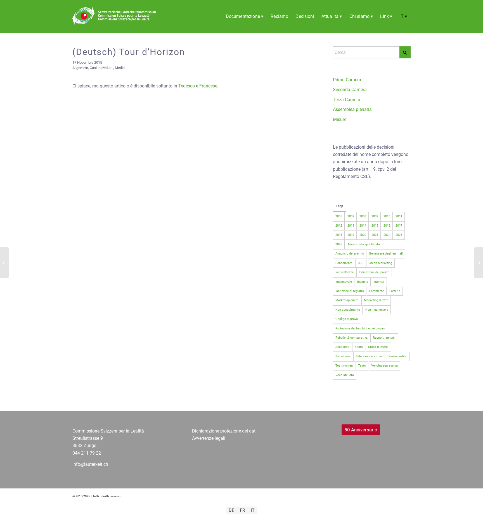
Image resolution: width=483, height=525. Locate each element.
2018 (338, 235)
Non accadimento (347, 310)
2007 (350, 216)
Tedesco (186, 86)
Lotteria (394, 291)
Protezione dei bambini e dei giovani (360, 328)
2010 (386, 216)
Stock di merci (378, 347)
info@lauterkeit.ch (90, 464)
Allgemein (80, 68)
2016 (386, 225)
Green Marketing (380, 263)
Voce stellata (344, 375)
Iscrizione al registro (349, 291)
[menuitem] (244, 16)
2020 (362, 235)
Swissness (343, 356)
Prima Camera (347, 79)
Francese (208, 86)
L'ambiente (376, 291)
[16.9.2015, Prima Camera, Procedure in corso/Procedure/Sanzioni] (4, 262)
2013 (350, 225)
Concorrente (343, 263)
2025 (399, 235)
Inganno (362, 282)
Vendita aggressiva (384, 365)
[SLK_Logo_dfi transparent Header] (114, 23)
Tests (362, 365)
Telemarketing (397, 356)
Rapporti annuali (384, 337)
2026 (338, 244)
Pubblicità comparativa (351, 337)
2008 (362, 216)
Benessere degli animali (386, 253)
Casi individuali (101, 68)
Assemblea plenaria (352, 109)
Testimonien (344, 365)
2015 (374, 225)
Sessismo (342, 347)
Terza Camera (346, 99)
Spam (359, 347)
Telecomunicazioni (369, 356)
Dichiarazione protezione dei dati (224, 431)
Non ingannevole (376, 310)
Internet (378, 282)
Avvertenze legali (208, 438)
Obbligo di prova (346, 319)
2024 (386, 235)
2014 (362, 225)
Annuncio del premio (349, 253)
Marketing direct (347, 300)
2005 (338, 216)
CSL (360, 263)
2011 (399, 216)
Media (120, 68)
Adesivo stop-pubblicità (363, 244)
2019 (350, 235)
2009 (374, 216)
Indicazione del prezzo (374, 272)
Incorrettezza (344, 272)
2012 (338, 225)
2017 (399, 225)
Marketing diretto (376, 300)
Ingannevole (343, 282)
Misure (339, 119)
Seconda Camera (350, 89)
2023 (374, 235)
